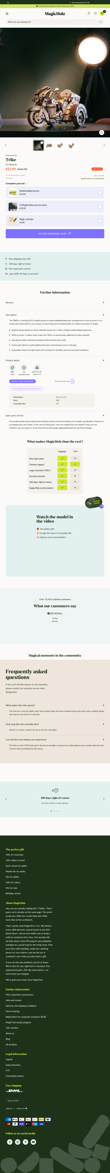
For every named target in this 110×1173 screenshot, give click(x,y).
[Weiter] (104, 145)
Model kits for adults (15, 871)
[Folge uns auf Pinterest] (25, 1142)
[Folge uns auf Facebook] (10, 1142)
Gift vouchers (12, 1027)
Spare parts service (14, 415)
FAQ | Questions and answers (20, 994)
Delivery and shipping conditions (21, 1005)
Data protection (13, 1065)
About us (10, 1033)
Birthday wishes (13, 893)
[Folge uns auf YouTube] (33, 1142)
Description (11, 314)
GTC (8, 1070)
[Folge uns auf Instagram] (17, 1142)
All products (11, 1044)
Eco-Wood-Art (11, 165)
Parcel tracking (12, 1011)
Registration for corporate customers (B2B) (26, 1016)
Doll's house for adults (16, 866)
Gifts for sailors (13, 882)
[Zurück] (5, 145)
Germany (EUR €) (13, 1100)
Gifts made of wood (15, 860)
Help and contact (13, 1000)
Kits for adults (12, 877)
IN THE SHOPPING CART (53, 233)
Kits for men (11, 888)
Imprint (9, 1059)
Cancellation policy (15, 1076)
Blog (8, 1039)
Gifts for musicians (14, 854)
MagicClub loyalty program (18, 1022)
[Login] (89, 13)
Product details (13, 360)
